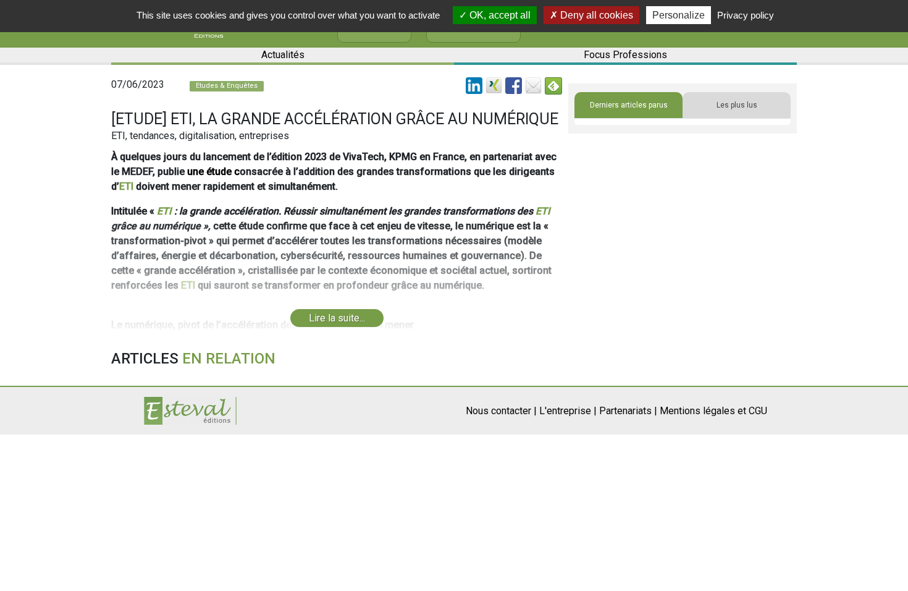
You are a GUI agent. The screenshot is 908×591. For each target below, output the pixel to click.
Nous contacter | (501, 411)
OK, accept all (499, 15)
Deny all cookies (595, 15)
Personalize (678, 15)
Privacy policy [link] (745, 15)
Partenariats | (628, 411)
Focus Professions (625, 55)
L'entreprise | (568, 411)
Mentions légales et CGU (713, 411)
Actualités (283, 55)
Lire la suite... (337, 318)
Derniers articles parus (629, 105)
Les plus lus (737, 105)
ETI (126, 186)
